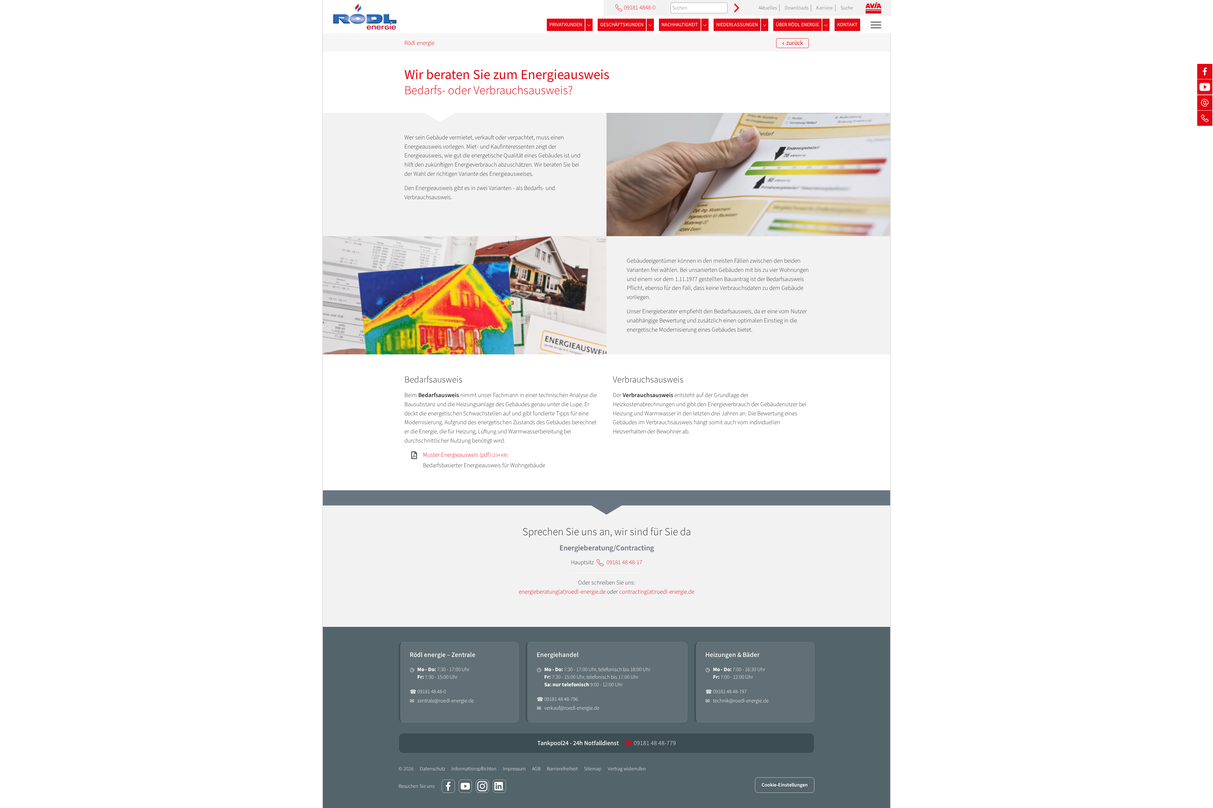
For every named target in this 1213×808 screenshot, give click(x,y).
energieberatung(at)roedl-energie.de (562, 591)
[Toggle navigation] (876, 25)
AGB (536, 768)
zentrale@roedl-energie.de (445, 701)
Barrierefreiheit (562, 768)
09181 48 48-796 (561, 699)
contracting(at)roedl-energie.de (656, 591)
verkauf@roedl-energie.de (571, 708)
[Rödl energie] (364, 17)
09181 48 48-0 (431, 691)
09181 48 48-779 (650, 743)
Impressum (514, 768)
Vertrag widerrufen (627, 768)
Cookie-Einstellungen (785, 784)
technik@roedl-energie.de (741, 701)
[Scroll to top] (1197, 792)
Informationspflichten (474, 768)
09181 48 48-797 (730, 691)
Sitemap (592, 768)
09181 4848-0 (639, 7)
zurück (794, 43)
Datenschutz (432, 768)
